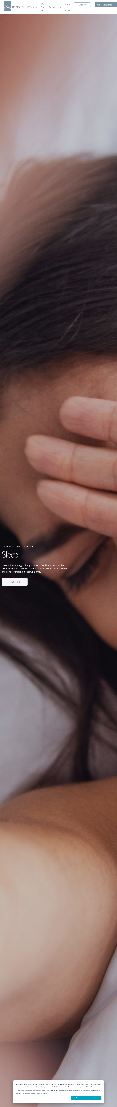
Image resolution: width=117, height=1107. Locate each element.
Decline (94, 1098)
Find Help (14, 581)
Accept (78, 1098)
